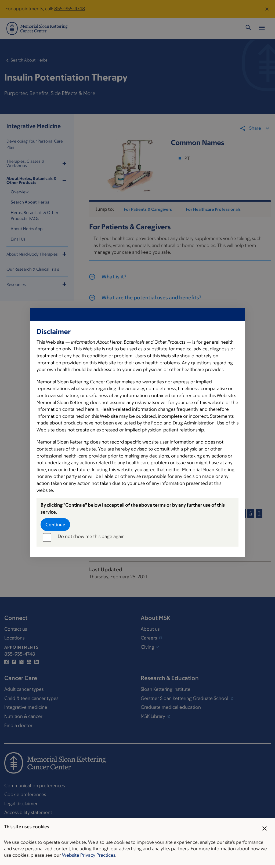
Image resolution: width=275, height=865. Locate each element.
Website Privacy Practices (88, 855)
